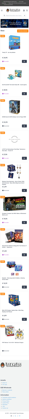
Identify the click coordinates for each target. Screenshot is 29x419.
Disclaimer (4, 404)
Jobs (3, 406)
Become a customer (7, 390)
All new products (22, 31)
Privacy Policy (5, 401)
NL (15, 415)
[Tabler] (13, 10)
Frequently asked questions (9, 397)
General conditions (6, 399)
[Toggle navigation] (2, 10)
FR (19, 415)
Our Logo (4, 384)
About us (4, 382)
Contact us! (5, 408)
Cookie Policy (5, 402)
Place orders (5, 391)
